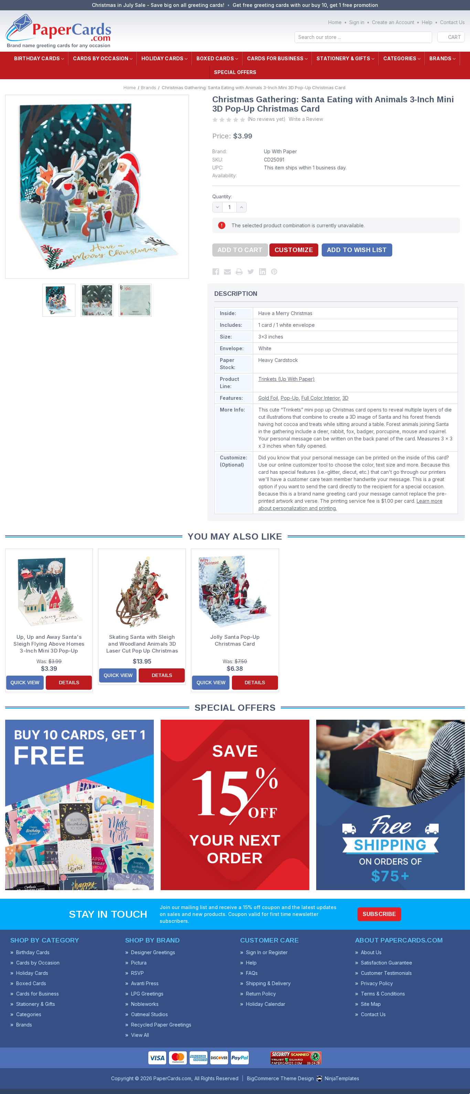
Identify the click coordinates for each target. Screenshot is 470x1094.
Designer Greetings (153, 952)
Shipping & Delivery (268, 983)
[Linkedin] (262, 272)
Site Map (371, 1004)
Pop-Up (290, 398)
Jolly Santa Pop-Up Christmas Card (235, 640)
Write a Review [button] (306, 119)
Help (427, 22)
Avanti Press (145, 983)
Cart (454, 37)
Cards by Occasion (100, 58)
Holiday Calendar (265, 1004)
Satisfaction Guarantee (386, 963)
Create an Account (393, 22)
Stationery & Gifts (343, 58)
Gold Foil (268, 398)
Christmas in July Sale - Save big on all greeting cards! (158, 5)
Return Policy (261, 994)
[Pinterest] (274, 272)
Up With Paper (280, 151)
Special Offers (235, 72)
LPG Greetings (147, 994)
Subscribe (379, 914)
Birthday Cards (37, 58)
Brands (440, 58)
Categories (399, 58)
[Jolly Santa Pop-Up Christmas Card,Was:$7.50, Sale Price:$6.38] (234, 591)
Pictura (139, 963)
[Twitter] (250, 272)
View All (140, 1035)
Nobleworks (145, 1004)
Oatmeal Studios (149, 1014)
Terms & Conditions (383, 994)
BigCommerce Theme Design (280, 1078)
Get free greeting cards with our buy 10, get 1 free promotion (305, 5)
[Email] (227, 272)
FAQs (252, 973)
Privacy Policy (377, 983)
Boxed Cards (215, 58)
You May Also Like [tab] (235, 536)
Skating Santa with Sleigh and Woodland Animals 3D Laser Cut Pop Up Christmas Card (142, 644)
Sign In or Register (267, 952)
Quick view (24, 682)
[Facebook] (215, 272)
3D (345, 398)
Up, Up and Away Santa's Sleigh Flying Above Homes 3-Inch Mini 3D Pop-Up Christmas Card (48, 644)
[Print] (239, 272)
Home (335, 22)
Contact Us (452, 22)
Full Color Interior (320, 398)
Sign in (356, 22)
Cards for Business (275, 58)
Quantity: (222, 196)
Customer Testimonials (386, 973)
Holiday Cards (162, 58)
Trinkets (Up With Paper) (286, 379)
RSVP (137, 973)
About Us (371, 952)
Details (69, 682)
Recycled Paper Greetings (161, 1025)
